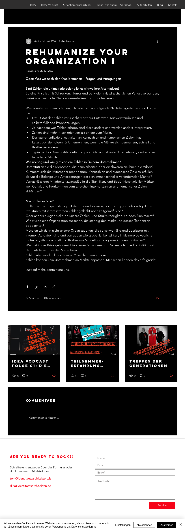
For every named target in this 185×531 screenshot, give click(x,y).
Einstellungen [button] (123, 525)
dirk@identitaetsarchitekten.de (30, 486)
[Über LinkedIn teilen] (45, 287)
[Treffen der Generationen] (151, 340)
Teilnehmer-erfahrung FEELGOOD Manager (87, 363)
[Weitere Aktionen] (157, 41)
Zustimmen (166, 525)
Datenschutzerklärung (83, 526)
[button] (173, 16)
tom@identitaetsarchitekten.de (30, 478)
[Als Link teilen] (54, 287)
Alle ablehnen (144, 525)
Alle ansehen (170, 318)
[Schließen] (180, 525)
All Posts (13, 16)
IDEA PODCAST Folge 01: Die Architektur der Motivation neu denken (33, 363)
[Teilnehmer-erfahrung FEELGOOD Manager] (92, 340)
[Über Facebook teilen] (27, 287)
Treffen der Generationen (148, 363)
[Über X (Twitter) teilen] (36, 287)
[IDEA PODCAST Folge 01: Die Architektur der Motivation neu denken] (34, 340)
